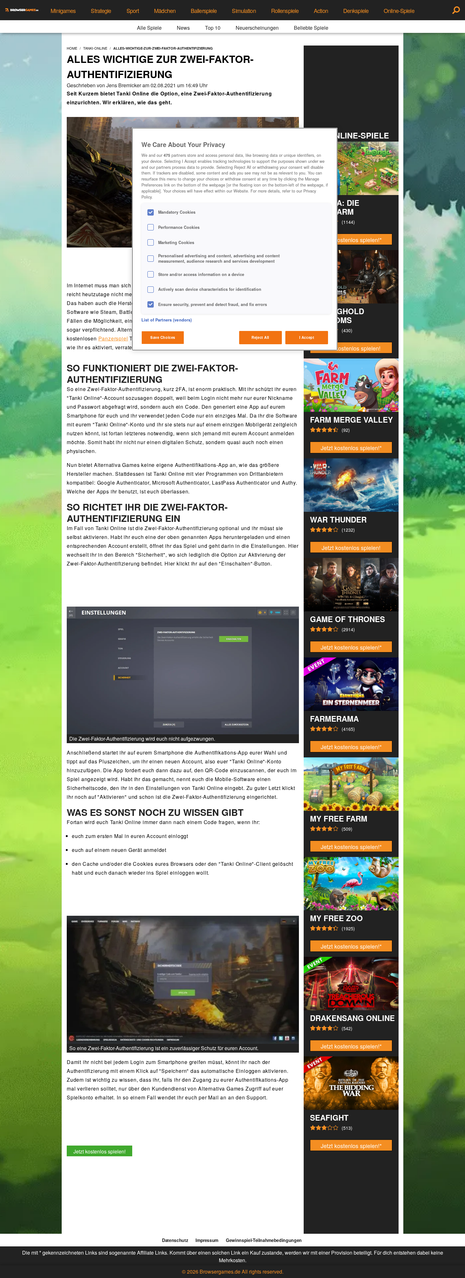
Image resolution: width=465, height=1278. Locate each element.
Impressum (206, 1240)
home (72, 48)
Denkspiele (356, 11)
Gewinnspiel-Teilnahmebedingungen (264, 1240)
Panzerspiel (113, 338)
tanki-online (95, 48)
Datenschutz (175, 1240)
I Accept (306, 337)
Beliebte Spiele (311, 27)
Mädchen (165, 11)
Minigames (63, 11)
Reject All (260, 337)
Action (321, 11)
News (183, 27)
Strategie (101, 11)
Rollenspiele (285, 11)
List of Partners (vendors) (166, 320)
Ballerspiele (204, 11)
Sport (133, 11)
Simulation (244, 11)
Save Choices (162, 337)
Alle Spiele (149, 27)
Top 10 (212, 27)
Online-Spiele (399, 11)
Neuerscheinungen (257, 27)
